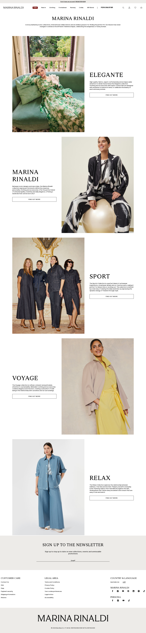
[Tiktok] (143, 591)
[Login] (129, 7)
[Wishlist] (135, 7)
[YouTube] (122, 591)
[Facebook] (112, 591)
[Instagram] (117, 591)
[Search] (123, 7)
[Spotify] (138, 591)
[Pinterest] (127, 591)
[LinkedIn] (133, 591)
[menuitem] (35, 8)
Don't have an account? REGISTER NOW (73, 1)
